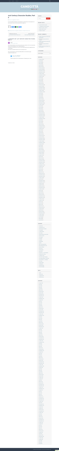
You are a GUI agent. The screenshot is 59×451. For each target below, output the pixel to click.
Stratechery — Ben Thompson (43, 252)
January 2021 (41, 136)
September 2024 (41, 91)
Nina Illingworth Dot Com (43, 245)
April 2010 (40, 433)
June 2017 (40, 169)
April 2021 (40, 132)
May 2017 (40, 170)
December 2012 (41, 187)
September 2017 (41, 388)
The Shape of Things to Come (26, 30)
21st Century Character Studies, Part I (14, 34)
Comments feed (41, 275)
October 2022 (41, 117)
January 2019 (41, 159)
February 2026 (41, 67)
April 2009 (40, 219)
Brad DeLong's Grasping (42, 228)
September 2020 (41, 142)
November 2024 (41, 312)
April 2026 (40, 288)
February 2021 (41, 135)
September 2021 (41, 350)
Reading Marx (41, 249)
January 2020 (41, 152)
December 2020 (41, 138)
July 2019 (40, 156)
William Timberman (16, 55)
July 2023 (40, 105)
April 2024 (40, 97)
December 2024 (41, 87)
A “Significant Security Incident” (44, 26)
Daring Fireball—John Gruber (43, 234)
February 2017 (41, 173)
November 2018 (41, 162)
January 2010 (41, 211)
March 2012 (41, 193)
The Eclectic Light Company (43, 256)
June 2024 (40, 94)
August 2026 (41, 59)
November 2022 (41, 115)
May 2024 (40, 319)
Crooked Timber (41, 231)
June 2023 (40, 107)
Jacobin (40, 242)
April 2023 (40, 110)
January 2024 (41, 101)
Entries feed (41, 274)
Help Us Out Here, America (43, 27)
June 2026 (40, 62)
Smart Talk (40, 251)
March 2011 (41, 205)
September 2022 (41, 118)
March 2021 (41, 357)
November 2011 (41, 197)
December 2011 (41, 419)
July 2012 (40, 190)
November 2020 (41, 139)
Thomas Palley (41, 262)
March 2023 (41, 111)
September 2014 (41, 181)
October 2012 (41, 188)
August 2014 (41, 183)
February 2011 (41, 207)
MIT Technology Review (42, 244)
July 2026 (40, 60)
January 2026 (41, 69)
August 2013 (41, 184)
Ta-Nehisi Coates (41, 255)
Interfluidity (41, 241)
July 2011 (40, 201)
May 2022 (40, 122)
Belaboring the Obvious (12, 30)
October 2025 (41, 73)
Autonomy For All (41, 227)
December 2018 (41, 160)
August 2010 (41, 208)
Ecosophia (40, 238)
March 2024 (41, 98)
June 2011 (40, 426)
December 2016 (41, 174)
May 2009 (40, 218)
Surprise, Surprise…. (42, 30)
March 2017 (41, 395)
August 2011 (41, 200)
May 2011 (40, 204)
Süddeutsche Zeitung (42, 254)
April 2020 (40, 148)
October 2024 (41, 90)
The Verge (40, 261)
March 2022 (41, 124)
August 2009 (41, 215)
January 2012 (41, 194)
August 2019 (41, 155)
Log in (40, 272)
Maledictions (20, 30)
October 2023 (41, 104)
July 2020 (40, 145)
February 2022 (41, 125)
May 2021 (40, 131)
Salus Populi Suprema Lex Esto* (29, 34)
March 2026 (41, 66)
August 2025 (41, 76)
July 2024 (40, 93)
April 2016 (40, 402)
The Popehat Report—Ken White (44, 258)
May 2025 (40, 80)
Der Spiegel (41, 237)
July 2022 (40, 343)
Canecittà (29, 6)
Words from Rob (41, 265)
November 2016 (41, 176)
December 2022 (41, 114)
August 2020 (41, 143)
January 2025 (41, 86)
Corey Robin (41, 230)
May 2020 (40, 146)
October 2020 (41, 364)
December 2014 (41, 180)
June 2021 (40, 129)
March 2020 (41, 149)
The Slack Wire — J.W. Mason (43, 259)
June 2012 (40, 191)
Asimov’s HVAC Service (42, 29)
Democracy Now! (41, 235)
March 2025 (41, 83)
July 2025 (40, 77)
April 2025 (40, 305)
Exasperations (17, 30)
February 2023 (41, 336)
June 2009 (40, 440)
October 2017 (41, 163)
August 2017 (41, 166)
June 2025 (40, 79)
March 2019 (41, 381)
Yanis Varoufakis (41, 266)
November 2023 (41, 326)
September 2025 (41, 298)
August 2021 (41, 128)
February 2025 (41, 84)
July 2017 (40, 167)
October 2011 (41, 198)
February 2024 (41, 100)
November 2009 (41, 212)
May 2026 (40, 63)
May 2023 (40, 108)
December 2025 (41, 70)
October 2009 (41, 214)
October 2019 (41, 153)
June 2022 (40, 121)
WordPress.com (49, 449)
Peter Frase (41, 248)
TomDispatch (41, 263)
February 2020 (41, 374)
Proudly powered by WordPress (37, 449)
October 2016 (41, 177)
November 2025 (41, 72)
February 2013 (41, 186)
